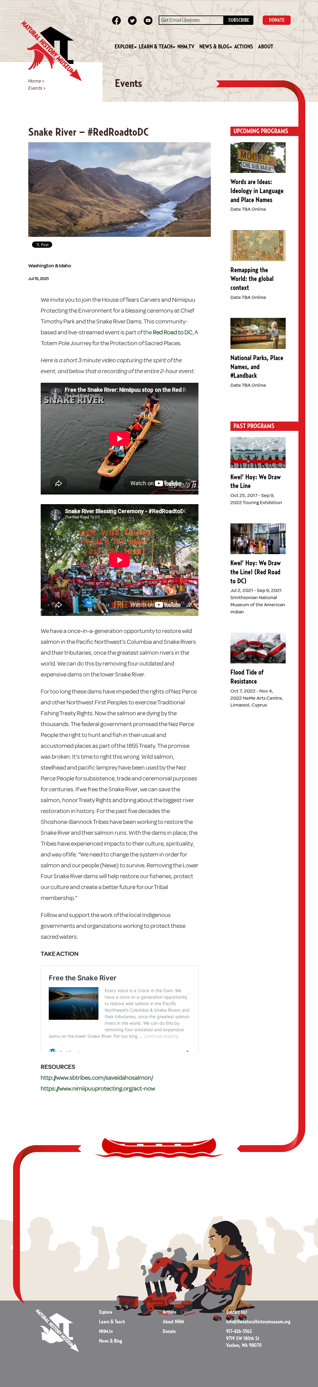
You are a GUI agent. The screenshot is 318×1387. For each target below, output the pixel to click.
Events (35, 88)
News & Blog (214, 47)
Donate (169, 1331)
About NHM (173, 1321)
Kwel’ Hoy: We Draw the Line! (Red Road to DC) (255, 572)
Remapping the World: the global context (252, 279)
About (265, 47)
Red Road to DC (173, 332)
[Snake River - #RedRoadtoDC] (119, 189)
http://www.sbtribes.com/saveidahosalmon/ (97, 1078)
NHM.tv (185, 47)
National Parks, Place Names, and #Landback (256, 367)
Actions (243, 47)
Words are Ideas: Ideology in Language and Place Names (257, 190)
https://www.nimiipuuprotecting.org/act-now (98, 1088)
